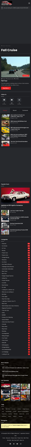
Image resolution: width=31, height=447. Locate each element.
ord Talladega (5, 351)
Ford (3, 411)
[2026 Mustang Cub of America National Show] (25, 397)
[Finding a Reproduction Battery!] (5, 397)
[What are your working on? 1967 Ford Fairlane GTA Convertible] (5, 137)
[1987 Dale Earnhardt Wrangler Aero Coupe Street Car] (5, 130)
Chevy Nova (5, 340)
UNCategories (5, 345)
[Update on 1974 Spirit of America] (5, 386)
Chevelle (4, 324)
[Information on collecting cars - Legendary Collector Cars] (6, 3)
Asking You (4, 278)
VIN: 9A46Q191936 (6, 349)
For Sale (4, 287)
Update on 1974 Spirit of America (12, 205)
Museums (4, 259)
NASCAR (4, 342)
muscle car (4, 413)
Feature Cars (5, 255)
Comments (25, 110)
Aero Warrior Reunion (7, 264)
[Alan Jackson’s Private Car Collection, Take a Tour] (5, 117)
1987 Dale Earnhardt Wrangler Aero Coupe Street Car (20, 128)
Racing (3, 250)
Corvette (4, 282)
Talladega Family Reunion (8, 266)
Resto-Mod (4, 326)
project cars (21, 413)
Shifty (3, 312)
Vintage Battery (5, 347)
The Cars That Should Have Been (19, 141)
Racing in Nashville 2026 (16, 223)
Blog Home (4, 328)
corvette (19, 408)
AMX (3, 408)
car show (13, 408)
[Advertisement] (15, 27)
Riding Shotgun (5, 335)
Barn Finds (26, 438)
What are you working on (8, 292)
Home (3, 45)
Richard (3, 78)
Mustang (4, 331)
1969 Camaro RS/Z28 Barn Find (19, 121)
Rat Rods (4, 294)
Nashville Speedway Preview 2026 (19, 230)
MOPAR (3, 315)
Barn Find (4, 273)
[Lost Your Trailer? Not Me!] (5, 212)
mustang (10, 413)
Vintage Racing (5, 257)
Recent (15, 110)
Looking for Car (5, 354)
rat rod (27, 413)
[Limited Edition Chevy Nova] (15, 386)
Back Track (4, 271)
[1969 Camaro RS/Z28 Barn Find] (5, 123)
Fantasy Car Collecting (7, 317)
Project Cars (5, 252)
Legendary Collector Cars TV (9, 301)
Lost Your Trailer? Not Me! (17, 210)
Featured (4, 243)
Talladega (20, 416)
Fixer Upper (4, 296)
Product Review (5, 280)
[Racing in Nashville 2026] (5, 225)
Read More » (6, 88)
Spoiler (9, 416)
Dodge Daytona (26, 408)
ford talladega (8, 411)
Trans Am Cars (5, 310)
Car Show (4, 262)
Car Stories (4, 245)
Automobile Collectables (7, 268)
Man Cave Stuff (15, 440)
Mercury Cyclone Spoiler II (23, 411)
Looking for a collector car (8, 289)
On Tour (4, 248)
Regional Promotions (7, 308)
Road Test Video (6, 298)
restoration (4, 416)
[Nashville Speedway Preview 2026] (5, 232)
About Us (22, 440)
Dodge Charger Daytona (7, 275)
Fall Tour (4, 81)
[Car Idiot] (15, 398)
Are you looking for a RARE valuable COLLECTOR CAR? (16, 7)
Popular (5, 110)
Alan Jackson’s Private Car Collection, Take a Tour (18, 115)
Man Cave (4, 303)
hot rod (14, 411)
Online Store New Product (8, 321)
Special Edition (5, 319)
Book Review (5, 285)
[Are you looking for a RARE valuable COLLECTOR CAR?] (5, 219)
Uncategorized (5, 333)
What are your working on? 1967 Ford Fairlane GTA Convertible (19, 135)
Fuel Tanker (4, 338)
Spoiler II (15, 416)
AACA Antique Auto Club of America (10, 305)
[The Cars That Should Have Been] (5, 143)
